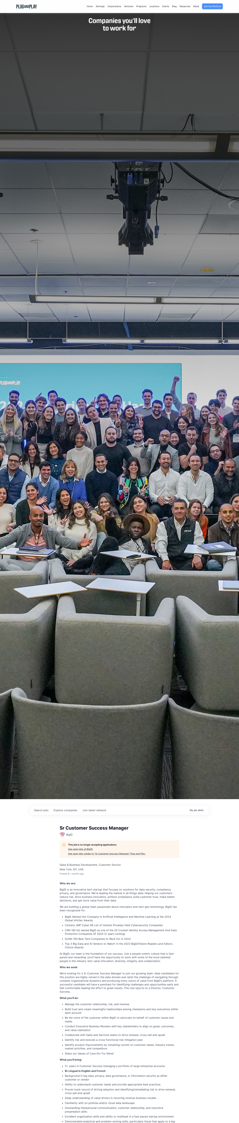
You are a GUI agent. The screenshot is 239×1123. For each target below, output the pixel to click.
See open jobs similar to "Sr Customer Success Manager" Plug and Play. (107, 853)
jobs (41, 810)
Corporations (114, 6)
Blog (174, 6)
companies (65, 810)
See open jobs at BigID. (80, 849)
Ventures (128, 6)
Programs (141, 6)
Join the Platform (212, 6)
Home (90, 6)
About (196, 6)
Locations (154, 6)
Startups (100, 6)
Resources (184, 6)
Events (165, 6)
